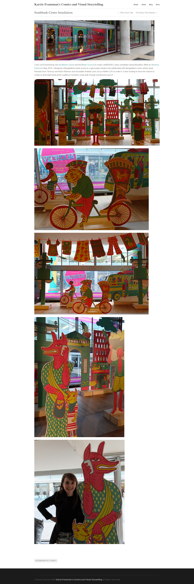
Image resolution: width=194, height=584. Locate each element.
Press (158, 4)
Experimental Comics (45, 560)
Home (136, 4)
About (143, 4)
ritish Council (88, 64)
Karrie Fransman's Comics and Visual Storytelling (68, 4)
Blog (151, 4)
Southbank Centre (66, 64)
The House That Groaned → (146, 13)
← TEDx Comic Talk (125, 13)
